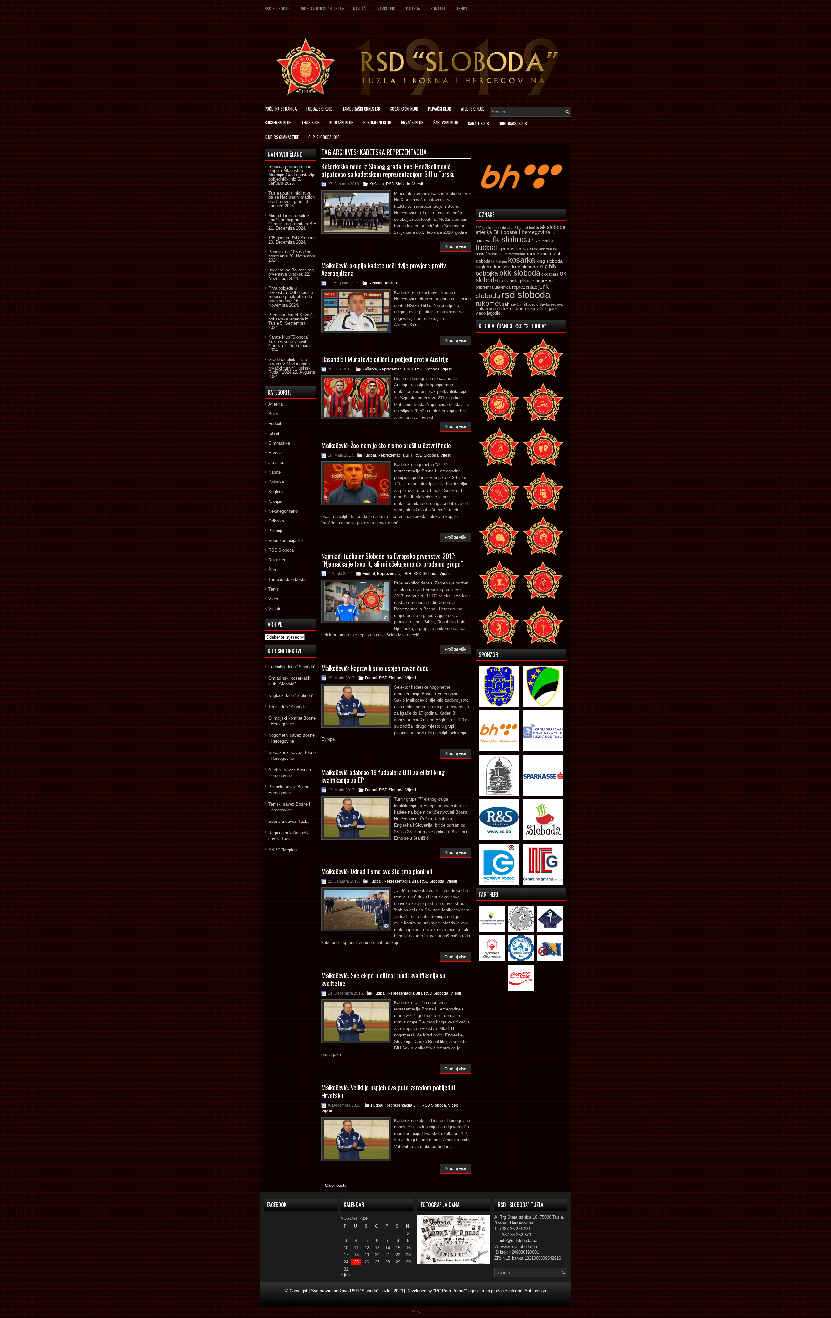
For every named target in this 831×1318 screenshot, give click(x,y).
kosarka (521, 260)
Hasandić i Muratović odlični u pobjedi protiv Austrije (385, 359)
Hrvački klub (412, 122)
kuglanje (484, 266)
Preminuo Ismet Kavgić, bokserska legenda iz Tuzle (291, 319)
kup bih (547, 266)
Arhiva (462, 8)
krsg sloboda (549, 261)
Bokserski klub (278, 122)
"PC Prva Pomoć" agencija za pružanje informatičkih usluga (489, 1290)
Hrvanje (275, 452)
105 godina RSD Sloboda (292, 237)
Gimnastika (279, 443)
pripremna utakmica (493, 287)
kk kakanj (499, 261)
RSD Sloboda (278, 8)
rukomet (488, 303)
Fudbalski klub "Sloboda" (292, 666)
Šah (272, 569)
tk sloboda (493, 309)
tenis (480, 309)
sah (506, 304)
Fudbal (370, 455)
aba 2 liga (514, 228)
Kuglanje (276, 491)
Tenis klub (310, 122)
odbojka (487, 273)
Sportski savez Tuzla (288, 821)
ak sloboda (552, 227)
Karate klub (478, 123)
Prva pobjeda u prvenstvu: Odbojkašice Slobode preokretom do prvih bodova (290, 294)
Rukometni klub (377, 122)
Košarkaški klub (404, 109)
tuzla (531, 309)
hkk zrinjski (548, 249)
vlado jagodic (488, 313)
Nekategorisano (383, 283)
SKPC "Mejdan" (283, 849)
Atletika (275, 404)
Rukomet (276, 560)
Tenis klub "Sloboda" (287, 706)
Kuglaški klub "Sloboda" (291, 695)
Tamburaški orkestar (361, 109)
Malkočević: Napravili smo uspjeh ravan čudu (374, 668)
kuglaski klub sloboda (516, 266)
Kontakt (438, 8)
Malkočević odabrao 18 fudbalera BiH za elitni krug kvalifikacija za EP (383, 776)
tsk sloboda (514, 308)
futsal (273, 433)
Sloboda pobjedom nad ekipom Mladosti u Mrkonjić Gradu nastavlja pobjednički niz (291, 173)
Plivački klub (439, 109)
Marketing (386, 8)
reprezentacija (527, 287)
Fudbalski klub (319, 109)
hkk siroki (530, 249)
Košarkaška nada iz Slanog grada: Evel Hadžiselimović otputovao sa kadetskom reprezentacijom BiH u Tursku (388, 170)
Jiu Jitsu (276, 462)
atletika (484, 232)
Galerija (413, 8)
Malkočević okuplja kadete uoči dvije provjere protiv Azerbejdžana (383, 269)
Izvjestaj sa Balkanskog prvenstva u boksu (291, 272)
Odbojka (276, 521)
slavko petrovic (552, 304)
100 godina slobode (491, 228)
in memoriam (515, 254)
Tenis (273, 589)
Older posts (334, 1185)
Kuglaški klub (341, 122)
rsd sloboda (526, 294)
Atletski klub (473, 109)
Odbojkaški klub (513, 123)
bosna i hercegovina (526, 232)
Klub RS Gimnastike (282, 137)
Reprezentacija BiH (396, 369)
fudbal (487, 247)
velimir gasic (547, 309)
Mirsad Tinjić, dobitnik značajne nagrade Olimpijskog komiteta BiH (292, 219)
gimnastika (510, 248)
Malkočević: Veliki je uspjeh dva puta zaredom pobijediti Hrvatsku (388, 1091)
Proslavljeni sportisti (322, 8)
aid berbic (531, 228)
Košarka (376, 184)
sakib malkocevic (524, 304)
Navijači (359, 8)
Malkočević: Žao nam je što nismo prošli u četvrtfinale (386, 445)
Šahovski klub (445, 122)
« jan (345, 1275)
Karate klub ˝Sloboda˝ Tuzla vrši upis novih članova (288, 341)
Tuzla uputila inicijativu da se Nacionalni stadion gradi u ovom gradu (291, 197)
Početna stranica (281, 109)
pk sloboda (509, 281)
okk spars (549, 274)
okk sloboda (519, 273)
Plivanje (275, 530)
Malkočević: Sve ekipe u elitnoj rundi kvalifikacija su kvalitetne (383, 979)
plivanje (527, 281)
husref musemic (489, 254)
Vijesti (417, 184)
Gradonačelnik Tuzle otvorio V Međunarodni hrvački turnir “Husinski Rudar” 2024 (290, 366)
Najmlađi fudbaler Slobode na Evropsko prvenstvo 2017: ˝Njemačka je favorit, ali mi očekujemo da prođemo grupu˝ (392, 560)
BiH (497, 232)
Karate (274, 472)
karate (532, 253)
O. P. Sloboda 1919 (324, 137)
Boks (273, 413)
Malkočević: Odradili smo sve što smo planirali (376, 871)
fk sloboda (511, 239)
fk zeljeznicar (543, 241)
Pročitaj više (455, 247)
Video (453, 1105)
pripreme (544, 280)
